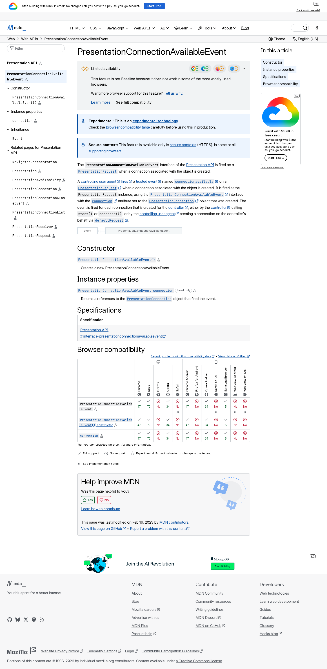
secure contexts (183, 144)
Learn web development (279, 601)
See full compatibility (133, 102)
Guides (265, 609)
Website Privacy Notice (60, 651)
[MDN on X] (26, 619)
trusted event (146, 181)
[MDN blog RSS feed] (42, 619)
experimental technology (155, 121)
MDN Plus (139, 625)
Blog (245, 28)
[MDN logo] (16, 584)
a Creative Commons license (199, 661)
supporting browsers (105, 151)
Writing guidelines (210, 609)
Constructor (272, 62)
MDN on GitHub (208, 625)
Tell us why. (173, 93)
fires (124, 181)
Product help (141, 633)
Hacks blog (269, 633)
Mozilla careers (143, 609)
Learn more (101, 102)
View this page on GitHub (101, 528)
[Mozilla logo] (21, 650)
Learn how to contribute (100, 509)
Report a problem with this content (158, 528)
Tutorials (267, 617)
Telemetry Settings (102, 651)
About (136, 593)
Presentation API (200, 164)
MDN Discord (207, 617)
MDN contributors (173, 522)
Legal (129, 651)
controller (176, 207)
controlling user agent (98, 181)
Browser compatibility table (128, 127)
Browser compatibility (280, 84)
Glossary (267, 625)
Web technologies (274, 593)
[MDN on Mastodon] (34, 619)
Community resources (213, 601)
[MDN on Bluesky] (17, 619)
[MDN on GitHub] (9, 619)
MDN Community (209, 593)
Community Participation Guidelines (170, 651)
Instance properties (279, 69)
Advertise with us (145, 617)
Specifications (274, 76)
